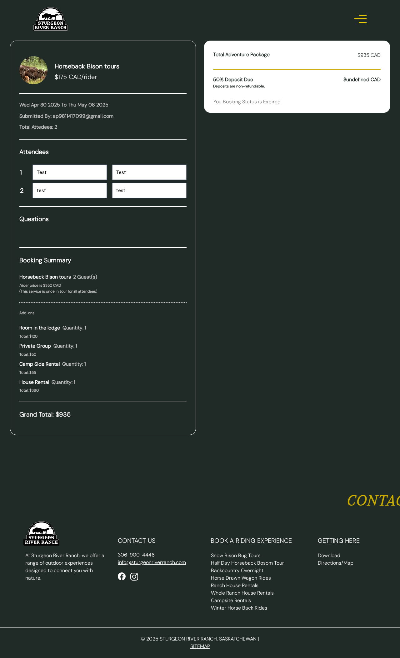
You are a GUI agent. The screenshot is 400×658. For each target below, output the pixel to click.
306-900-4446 (136, 555)
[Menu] (360, 18)
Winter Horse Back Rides (239, 608)
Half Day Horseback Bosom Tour (247, 563)
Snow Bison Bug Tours (236, 555)
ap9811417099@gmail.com (83, 116)
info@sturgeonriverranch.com (152, 562)
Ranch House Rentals (234, 585)
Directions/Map (335, 563)
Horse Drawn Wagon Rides (241, 578)
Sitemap (200, 646)
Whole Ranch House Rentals (242, 593)
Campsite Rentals (231, 600)
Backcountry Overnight (237, 570)
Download (329, 555)
